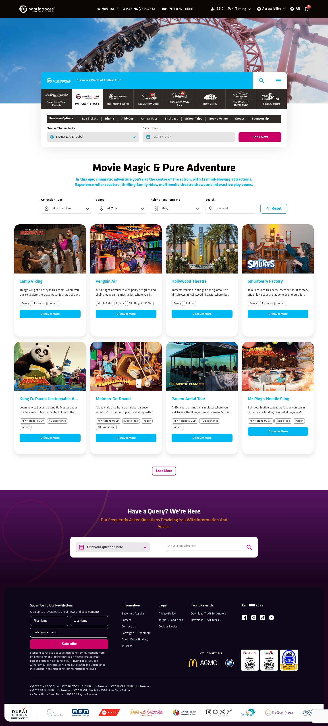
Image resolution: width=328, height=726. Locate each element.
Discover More (50, 314)
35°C (220, 9)
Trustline (127, 646)
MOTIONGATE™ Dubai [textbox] (69, 137)
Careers (126, 620)
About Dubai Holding (135, 639)
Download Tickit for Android (208, 613)
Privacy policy (79, 661)
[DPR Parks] (59, 81)
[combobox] (93, 137)
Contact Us (129, 626)
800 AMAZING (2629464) (135, 9)
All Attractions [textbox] (61, 208)
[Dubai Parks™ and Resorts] (49, 9)
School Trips (193, 118)
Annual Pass (149, 118)
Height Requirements (165, 200)
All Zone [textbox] (112, 208)
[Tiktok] (262, 617)
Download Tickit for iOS (206, 620)
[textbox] (112, 547)
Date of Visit (151, 128)
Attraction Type (51, 200)
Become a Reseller (133, 613)
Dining (109, 118)
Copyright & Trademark (136, 633)
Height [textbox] (166, 208)
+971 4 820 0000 (180, 9)
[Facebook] (244, 617)
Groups (240, 118)
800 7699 (256, 605)
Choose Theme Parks (61, 128)
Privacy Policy (167, 613)
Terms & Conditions (171, 620)
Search (210, 200)
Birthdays (171, 118)
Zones (100, 200)
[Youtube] (271, 617)
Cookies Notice (168, 626)
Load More (164, 471)
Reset (277, 208)
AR (298, 9)
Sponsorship (260, 118)
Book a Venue (218, 118)
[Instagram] (253, 617)
